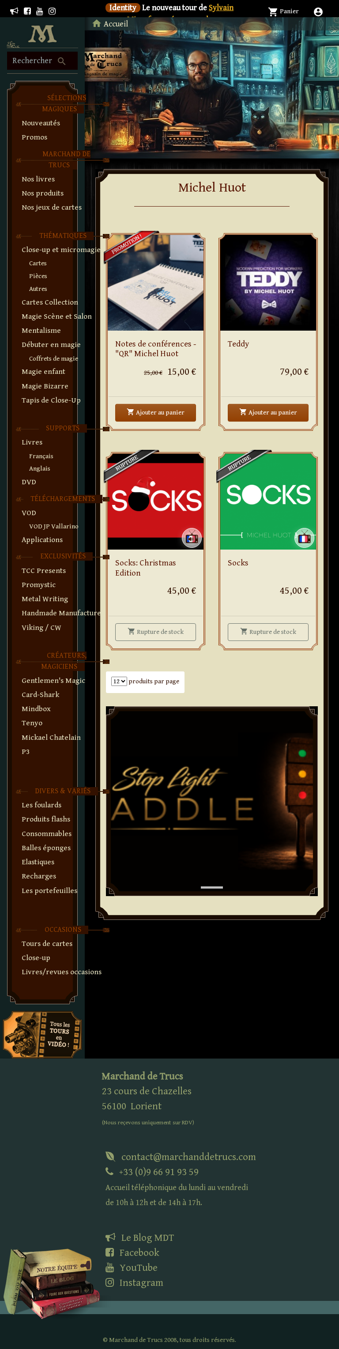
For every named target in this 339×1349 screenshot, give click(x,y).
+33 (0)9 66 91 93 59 (176, 1186)
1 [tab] (205, 878)
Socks (238, 563)
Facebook (138, 1253)
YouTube (137, 1268)
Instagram (140, 1283)
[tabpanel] (212, 801)
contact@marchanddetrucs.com (187, 1157)
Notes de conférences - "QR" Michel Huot (155, 349)
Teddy (238, 344)
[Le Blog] (14, 11)
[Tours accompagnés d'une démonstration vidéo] (42, 1034)
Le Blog (146, 1237)
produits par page (153, 681)
